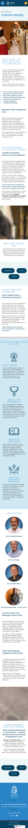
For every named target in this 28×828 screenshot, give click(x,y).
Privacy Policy (14, 822)
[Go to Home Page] (14, 792)
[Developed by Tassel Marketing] (14, 826)
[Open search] (25, 3)
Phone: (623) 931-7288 (14, 813)
